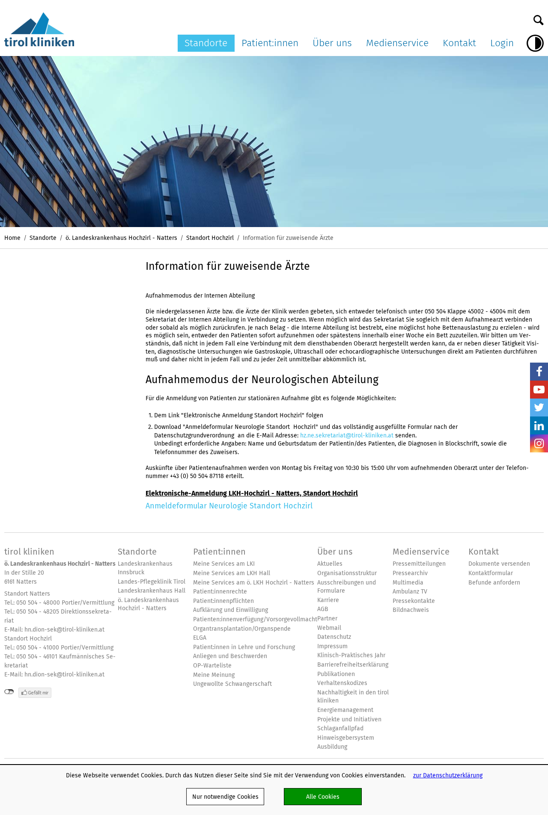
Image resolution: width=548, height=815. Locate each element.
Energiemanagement (345, 710)
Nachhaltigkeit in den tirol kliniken (353, 696)
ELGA (199, 638)
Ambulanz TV (410, 592)
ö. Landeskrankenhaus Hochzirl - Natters (121, 237)
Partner (327, 618)
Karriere (328, 600)
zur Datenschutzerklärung (447, 775)
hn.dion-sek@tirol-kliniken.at (64, 629)
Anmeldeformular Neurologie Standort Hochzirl (229, 505)
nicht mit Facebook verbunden (9, 691)
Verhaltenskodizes (342, 683)
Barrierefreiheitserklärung (352, 665)
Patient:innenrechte (220, 592)
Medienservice (397, 43)
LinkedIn (539, 425)
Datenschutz (334, 637)
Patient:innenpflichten (223, 601)
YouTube (539, 390)
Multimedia (408, 583)
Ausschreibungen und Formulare (346, 587)
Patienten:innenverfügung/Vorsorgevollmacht (255, 619)
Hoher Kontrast (535, 43)
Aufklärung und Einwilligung (230, 610)
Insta (539, 443)
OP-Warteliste (212, 665)
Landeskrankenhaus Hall (151, 591)
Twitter (539, 407)
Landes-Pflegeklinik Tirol (151, 582)
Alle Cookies (323, 796)
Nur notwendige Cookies (225, 796)
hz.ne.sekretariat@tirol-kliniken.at (346, 435)
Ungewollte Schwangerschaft (232, 684)
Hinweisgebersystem (345, 738)
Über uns (332, 43)
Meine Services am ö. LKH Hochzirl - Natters (253, 583)
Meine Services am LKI (224, 564)
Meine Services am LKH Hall (231, 573)
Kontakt (459, 43)
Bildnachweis (411, 610)
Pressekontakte (414, 601)
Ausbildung (332, 747)
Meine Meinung (214, 675)
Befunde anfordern (494, 583)
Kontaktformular (490, 573)
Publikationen (336, 674)
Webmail (329, 628)
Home (12, 237)
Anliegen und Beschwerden (230, 656)
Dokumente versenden (499, 564)
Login (502, 43)
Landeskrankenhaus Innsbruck (145, 568)
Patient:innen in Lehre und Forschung (244, 647)
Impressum (332, 646)
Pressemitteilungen (419, 564)
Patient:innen (269, 43)
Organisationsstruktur (347, 573)
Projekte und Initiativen (349, 719)
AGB (322, 609)
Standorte (206, 43)
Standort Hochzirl (210, 237)
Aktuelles (329, 564)
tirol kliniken (29, 552)
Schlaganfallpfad (340, 728)
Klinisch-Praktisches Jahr (351, 655)
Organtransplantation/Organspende (242, 629)
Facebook (539, 372)
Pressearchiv (410, 573)
